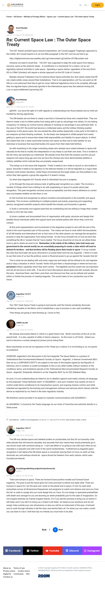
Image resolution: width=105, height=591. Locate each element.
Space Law (51, 17)
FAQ (27, 574)
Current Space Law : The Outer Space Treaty (76, 17)
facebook (15, 550)
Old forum (18, 17)
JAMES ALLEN (22, 323)
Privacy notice (9, 571)
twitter (34, 550)
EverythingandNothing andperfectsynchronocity (35, 468)
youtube (54, 550)
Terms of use (19, 568)
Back (44, 529)
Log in (97, 5)
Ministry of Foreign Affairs (34, 17)
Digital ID (7, 574)
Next (61, 529)
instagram (93, 550)
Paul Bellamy (21, 100)
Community (18, 574)
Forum (9, 17)
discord (74, 550)
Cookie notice (24, 571)
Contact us (8, 577)
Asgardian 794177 (23, 428)
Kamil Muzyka (21, 28)
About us (7, 568)
